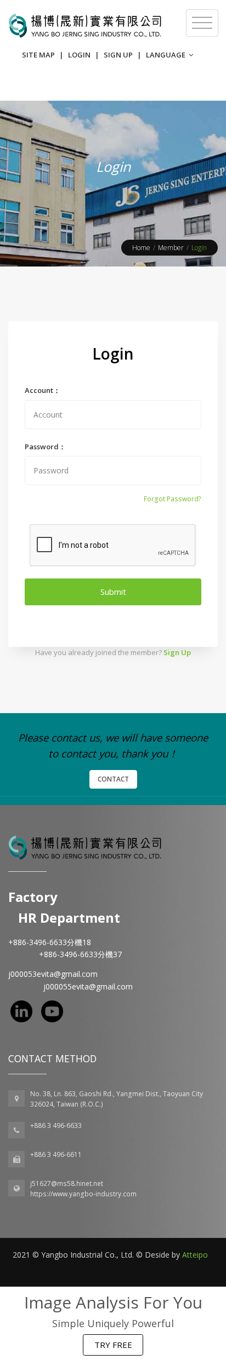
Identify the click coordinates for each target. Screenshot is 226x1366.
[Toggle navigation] (202, 23)
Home (141, 247)
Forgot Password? (172, 498)
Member (171, 247)
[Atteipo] (85, 847)
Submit (113, 591)
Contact (113, 779)
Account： (42, 390)
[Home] (85, 26)
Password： (45, 447)
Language (166, 55)
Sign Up (118, 55)
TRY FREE (113, 1344)
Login (79, 55)
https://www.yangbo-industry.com (83, 1194)
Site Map (38, 55)
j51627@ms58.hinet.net (66, 1183)
